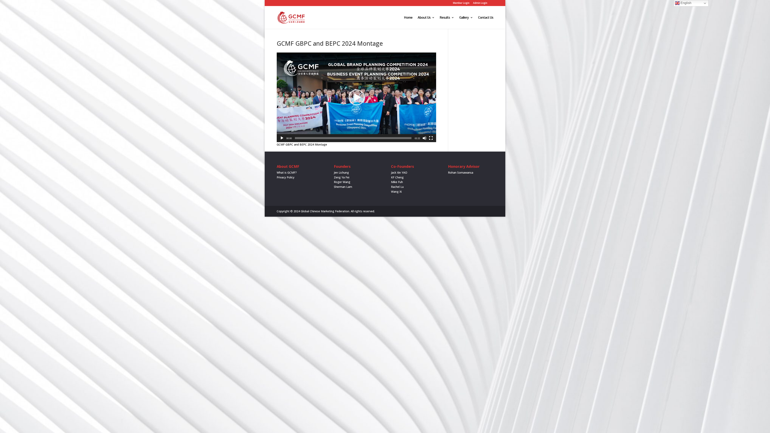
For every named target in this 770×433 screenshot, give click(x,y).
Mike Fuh (397, 182)
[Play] (282, 138)
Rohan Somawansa (460, 172)
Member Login (461, 3)
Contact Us (485, 18)
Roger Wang (342, 182)
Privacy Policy (285, 177)
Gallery (464, 18)
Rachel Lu (397, 187)
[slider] (353, 138)
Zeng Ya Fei (341, 177)
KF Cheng (397, 177)
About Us (424, 18)
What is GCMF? (287, 172)
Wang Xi (396, 191)
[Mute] (424, 138)
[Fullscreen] (431, 138)
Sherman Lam (343, 187)
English (685, 3)
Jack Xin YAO (399, 172)
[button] (357, 97)
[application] (356, 97)
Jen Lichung (341, 172)
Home (408, 18)
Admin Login (480, 3)
